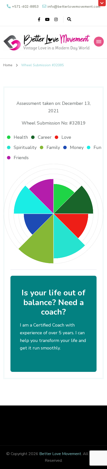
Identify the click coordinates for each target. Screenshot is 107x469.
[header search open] (69, 19)
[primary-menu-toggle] (99, 42)
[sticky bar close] (102, 3)
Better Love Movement (60, 454)
